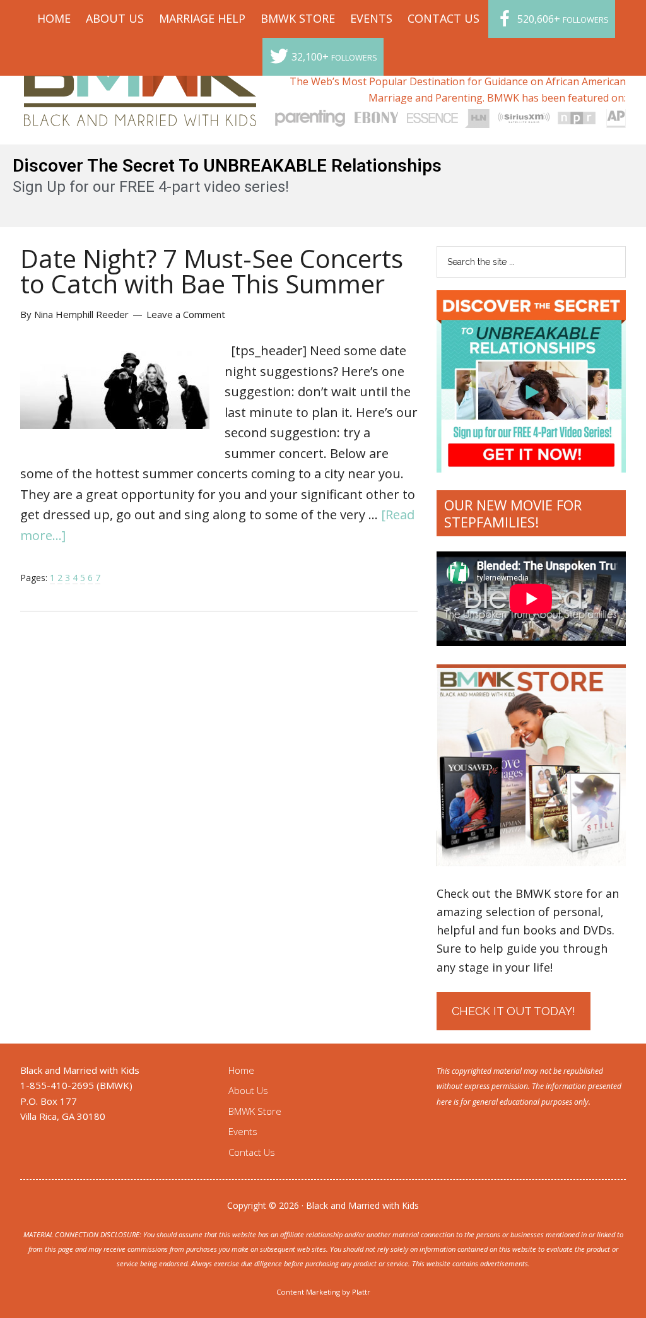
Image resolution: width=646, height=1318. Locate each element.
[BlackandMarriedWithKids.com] (140, 114)
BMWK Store (254, 1111)
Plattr (361, 1292)
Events (242, 1131)
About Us (248, 1090)
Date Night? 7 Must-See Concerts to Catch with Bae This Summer (211, 271)
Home (241, 1070)
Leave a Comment (185, 314)
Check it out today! (513, 1011)
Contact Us (251, 1152)
